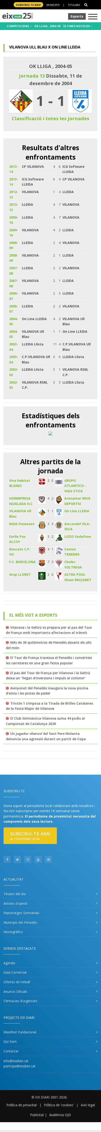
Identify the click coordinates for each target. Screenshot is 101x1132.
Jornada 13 (32, 76)
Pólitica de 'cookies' (59, 1105)
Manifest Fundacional (20, 1032)
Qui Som (10, 1041)
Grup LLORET (20, 574)
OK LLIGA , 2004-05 (47, 26)
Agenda (9, 963)
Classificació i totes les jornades (50, 118)
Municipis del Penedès (20, 922)
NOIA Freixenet (22, 524)
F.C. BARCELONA (22, 562)
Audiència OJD (60, 1115)
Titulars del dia (15, 894)
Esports (76, 16)
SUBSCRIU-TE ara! (28, 5)
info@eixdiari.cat (16, 1061)
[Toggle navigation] (93, 17)
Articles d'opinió (15, 903)
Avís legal (88, 1105)
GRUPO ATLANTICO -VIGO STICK (75, 485)
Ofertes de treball (17, 982)
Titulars (74, 5)
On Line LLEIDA (76, 511)
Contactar (11, 1051)
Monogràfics (13, 932)
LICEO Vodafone (77, 536)
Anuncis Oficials (15, 991)
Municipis (53, 5)
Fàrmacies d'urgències (20, 1001)
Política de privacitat (21, 1105)
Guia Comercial (15, 972)
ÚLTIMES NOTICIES (76, 26)
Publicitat (37, 1115)
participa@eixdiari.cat (19, 1066)
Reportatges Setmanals (21, 913)
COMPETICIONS (18, 26)
